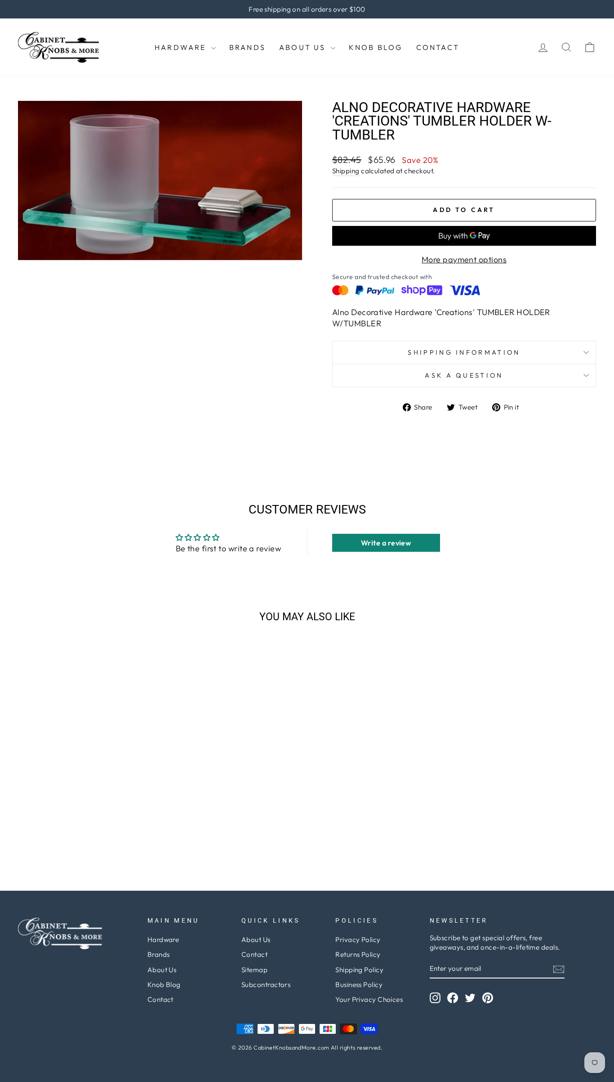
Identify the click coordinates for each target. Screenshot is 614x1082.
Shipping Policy (359, 969)
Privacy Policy (357, 939)
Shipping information (464, 352)
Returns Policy (357, 954)
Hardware (182, 47)
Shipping (346, 171)
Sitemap (254, 969)
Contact (437, 47)
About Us (304, 47)
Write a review (386, 542)
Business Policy (359, 984)
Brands (247, 47)
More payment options (464, 259)
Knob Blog (376, 47)
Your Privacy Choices (369, 999)
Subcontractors (265, 984)
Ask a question (464, 375)
